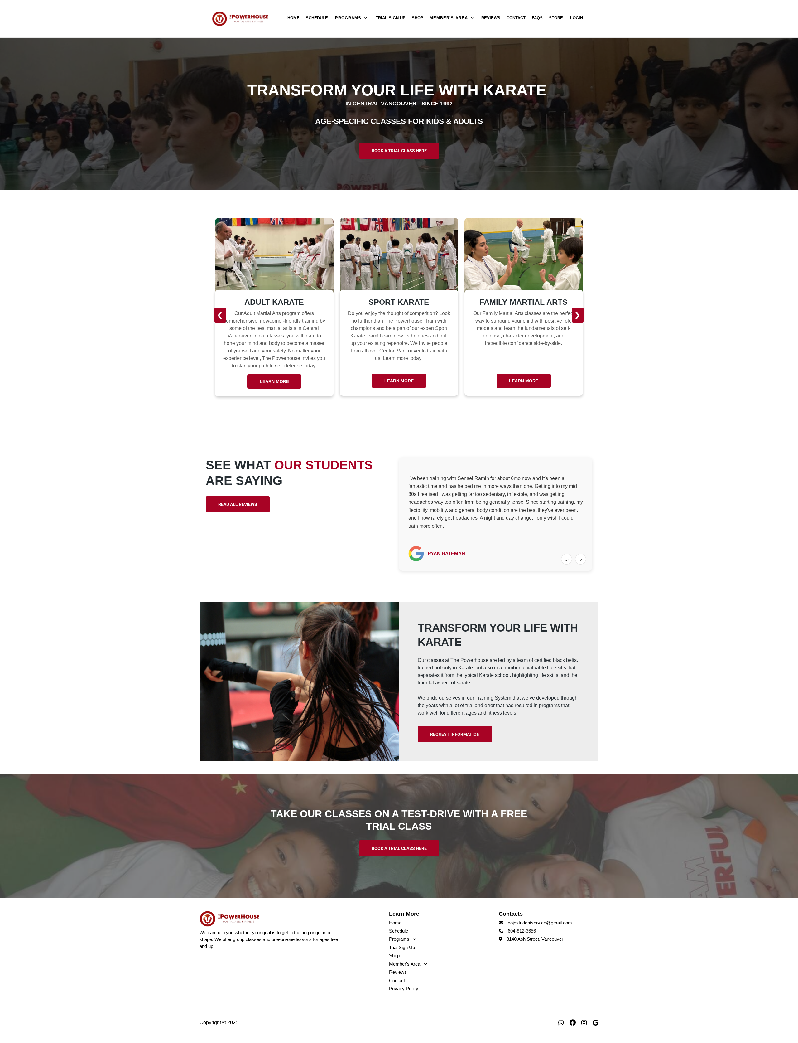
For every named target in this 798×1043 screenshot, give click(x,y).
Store (556, 18)
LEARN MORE (274, 380)
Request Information (455, 734)
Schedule (317, 18)
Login (576, 18)
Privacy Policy (403, 988)
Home (293, 18)
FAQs (537, 18)
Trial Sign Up (391, 18)
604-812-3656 (522, 931)
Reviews (490, 18)
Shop (417, 18)
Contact (516, 18)
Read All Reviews (237, 504)
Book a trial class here (399, 150)
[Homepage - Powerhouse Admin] (248, 18)
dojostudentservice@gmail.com (540, 922)
